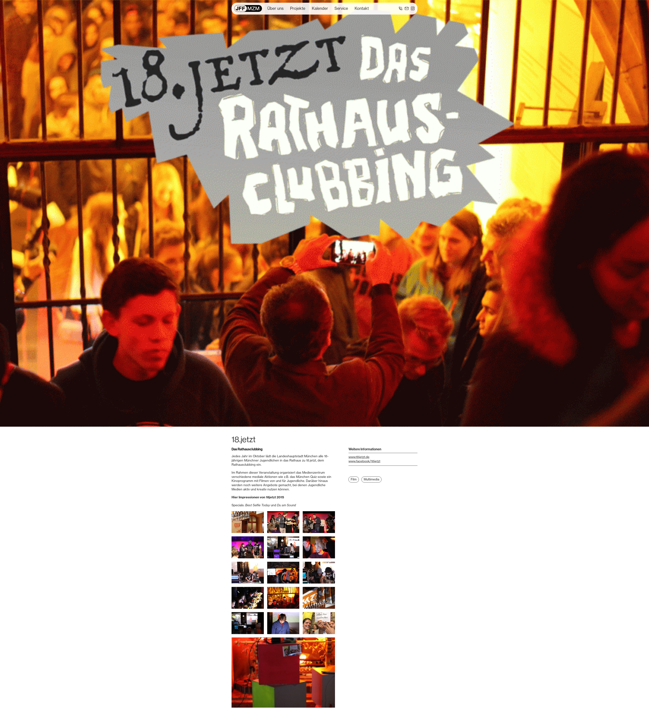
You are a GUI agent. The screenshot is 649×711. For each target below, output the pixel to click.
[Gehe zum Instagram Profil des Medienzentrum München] (413, 8)
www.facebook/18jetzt (364, 461)
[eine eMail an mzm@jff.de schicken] (407, 8)
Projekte (297, 8)
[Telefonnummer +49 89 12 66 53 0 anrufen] (401, 8)
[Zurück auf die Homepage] (248, 8)
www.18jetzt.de (358, 457)
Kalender (320, 8)
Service (341, 8)
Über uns (275, 8)
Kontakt (362, 8)
